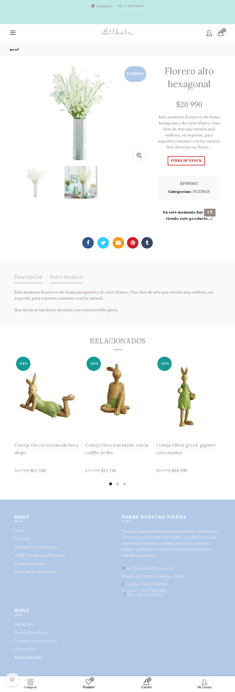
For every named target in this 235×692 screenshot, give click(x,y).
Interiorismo (25, 649)
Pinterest (132, 243)
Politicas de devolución (35, 572)
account (209, 33)
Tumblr (147, 243)
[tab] (28, 278)
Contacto (22, 539)
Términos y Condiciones (35, 547)
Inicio (19, 530)
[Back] (14, 49)
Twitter (103, 243)
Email (118, 243)
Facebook (88, 243)
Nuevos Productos (31, 632)
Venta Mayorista (28, 657)
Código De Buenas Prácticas (39, 555)
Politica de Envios (30, 563)
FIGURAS (201, 191)
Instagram (23, 624)
